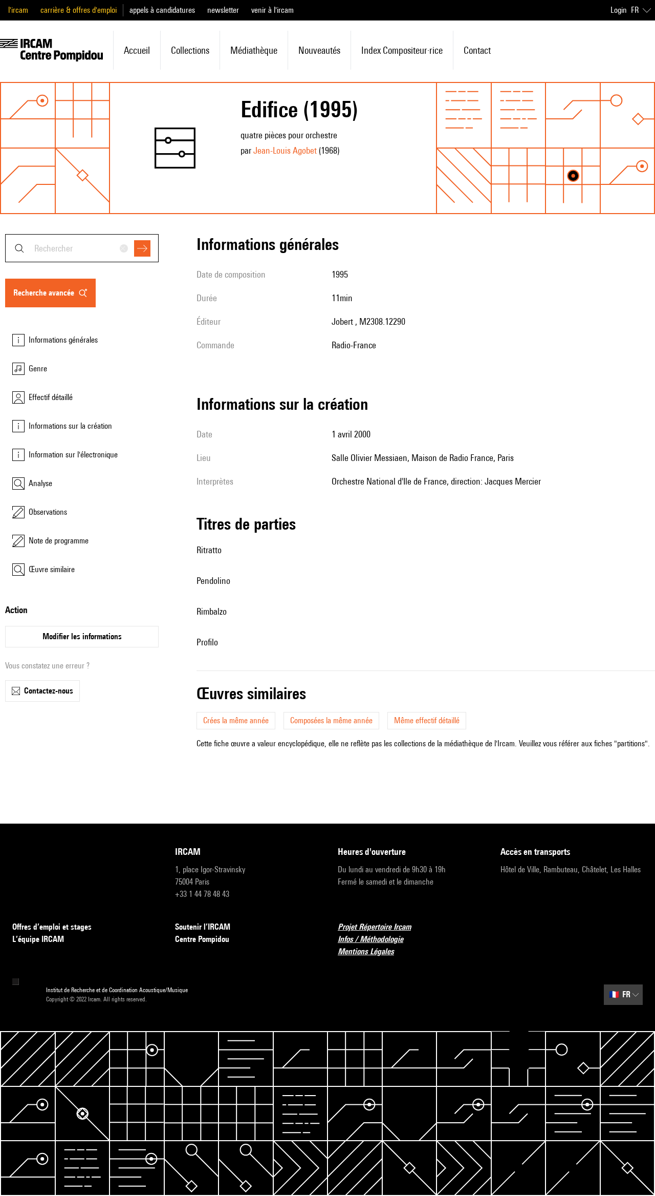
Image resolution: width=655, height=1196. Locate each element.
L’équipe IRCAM (38, 939)
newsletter (223, 10)
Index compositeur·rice (402, 50)
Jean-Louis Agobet (285, 150)
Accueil (137, 50)
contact (477, 50)
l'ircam (18, 10)
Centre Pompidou (202, 939)
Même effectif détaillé (427, 720)
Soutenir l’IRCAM (202, 927)
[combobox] (82, 248)
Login (618, 10)
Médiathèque (253, 50)
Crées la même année (236, 720)
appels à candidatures (162, 10)
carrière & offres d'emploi (78, 10)
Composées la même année (331, 720)
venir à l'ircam (272, 10)
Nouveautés (319, 50)
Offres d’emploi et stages (52, 927)
